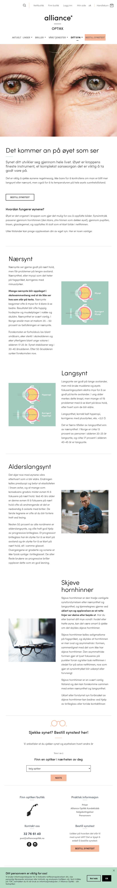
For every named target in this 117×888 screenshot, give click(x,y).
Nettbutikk (39, 5)
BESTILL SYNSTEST (95, 37)
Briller (39, 37)
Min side (81, 5)
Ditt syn (75, 37)
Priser (85, 804)
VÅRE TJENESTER (57, 37)
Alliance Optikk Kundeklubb (85, 808)
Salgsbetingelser (85, 811)
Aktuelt (16, 37)
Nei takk (94, 878)
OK (106, 878)
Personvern (85, 815)
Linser (26, 37)
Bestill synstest (20, 197)
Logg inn (67, 5)
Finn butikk (53, 5)
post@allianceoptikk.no (32, 838)
